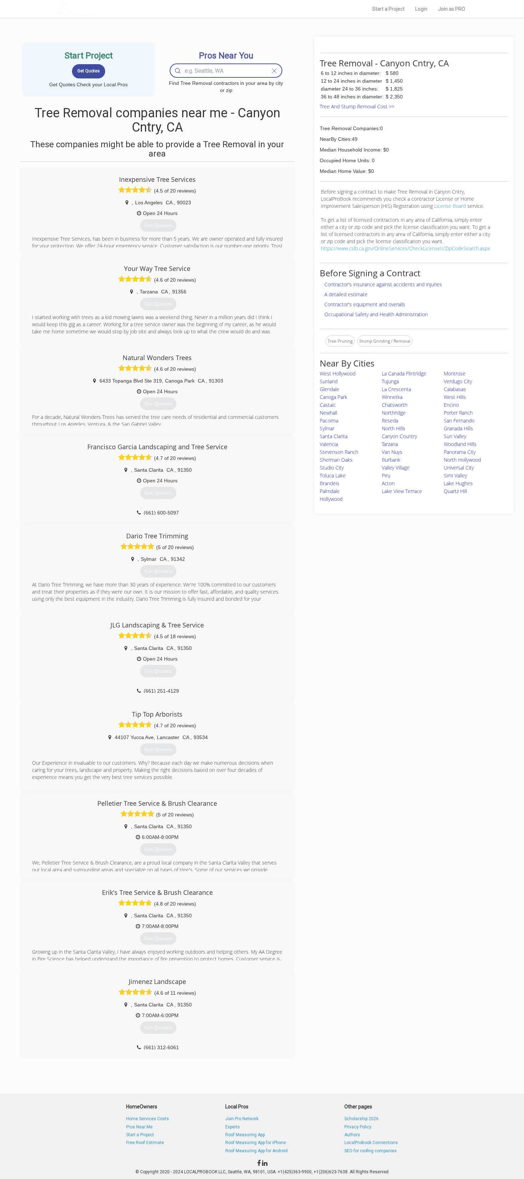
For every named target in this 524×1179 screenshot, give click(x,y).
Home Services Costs (147, 1118)
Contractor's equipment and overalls (364, 304)
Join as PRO (451, 9)
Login (421, 9)
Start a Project (388, 9)
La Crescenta (396, 389)
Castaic (328, 404)
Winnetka (392, 397)
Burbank (391, 459)
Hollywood (331, 499)
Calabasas (455, 389)
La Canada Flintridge (404, 373)
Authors (352, 1134)
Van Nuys (392, 451)
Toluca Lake (333, 475)
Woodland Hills (460, 444)
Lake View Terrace (402, 491)
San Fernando (459, 420)
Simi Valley (455, 475)
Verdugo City (458, 381)
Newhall (328, 412)
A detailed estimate (346, 294)
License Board (450, 206)
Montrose (455, 373)
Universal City (459, 467)
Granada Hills (458, 428)
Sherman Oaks (336, 459)
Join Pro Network (241, 1118)
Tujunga (390, 381)
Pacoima (329, 420)
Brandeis (329, 483)
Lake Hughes (458, 483)
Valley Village (396, 467)
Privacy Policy (357, 1126)
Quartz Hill (455, 491)
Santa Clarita (334, 436)
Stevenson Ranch (339, 451)
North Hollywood (462, 459)
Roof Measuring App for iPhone (255, 1142)
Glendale (329, 389)
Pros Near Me (139, 1126)
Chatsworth (394, 404)
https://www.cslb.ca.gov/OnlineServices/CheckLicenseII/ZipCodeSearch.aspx (405, 248)
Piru (386, 475)
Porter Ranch (458, 412)
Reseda (390, 420)
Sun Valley (455, 436)
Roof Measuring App (245, 1134)
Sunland (329, 381)
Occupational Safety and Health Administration (376, 314)
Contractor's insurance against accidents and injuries (383, 284)
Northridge (394, 412)
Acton (388, 483)
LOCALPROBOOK (98, 8)
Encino (451, 404)
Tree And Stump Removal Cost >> (357, 106)
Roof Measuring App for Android (256, 1150)
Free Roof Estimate (145, 1142)
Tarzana (390, 444)
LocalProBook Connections (371, 1142)
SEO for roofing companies (370, 1150)
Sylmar (327, 428)
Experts (232, 1126)
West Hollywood (337, 373)
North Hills (393, 428)
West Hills (455, 397)
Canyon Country (399, 436)
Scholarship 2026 (361, 1118)
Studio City (332, 467)
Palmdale (330, 491)
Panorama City (460, 451)
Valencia (329, 444)
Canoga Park (333, 397)
